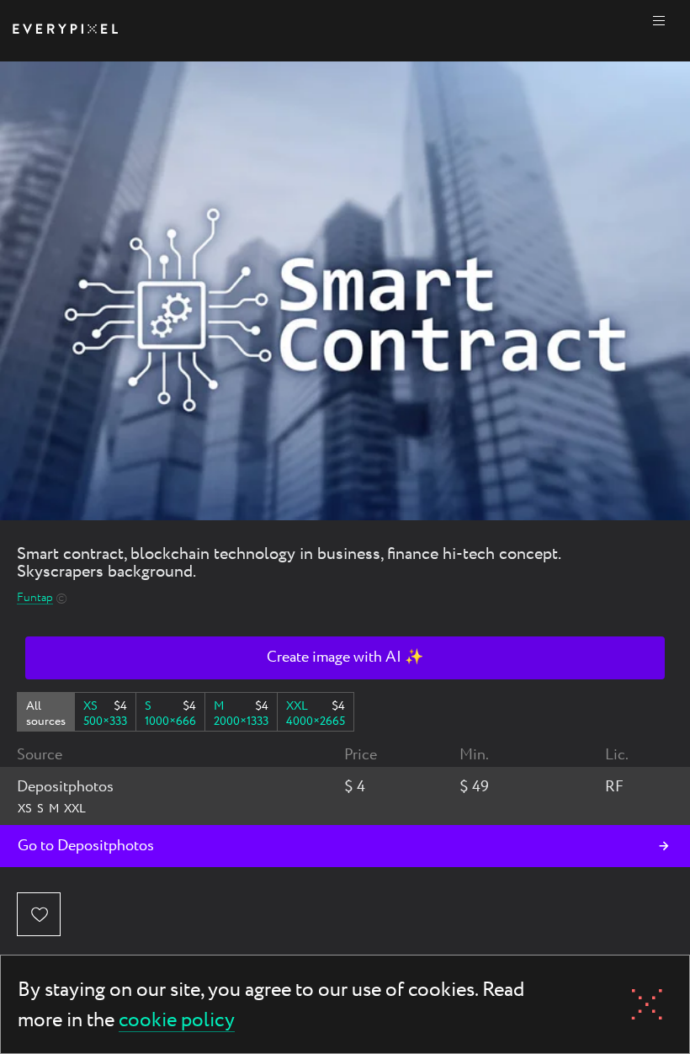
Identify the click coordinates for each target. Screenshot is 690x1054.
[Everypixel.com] (65, 30)
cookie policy (177, 1021)
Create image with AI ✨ (345, 657)
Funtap (35, 598)
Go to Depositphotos (86, 846)
